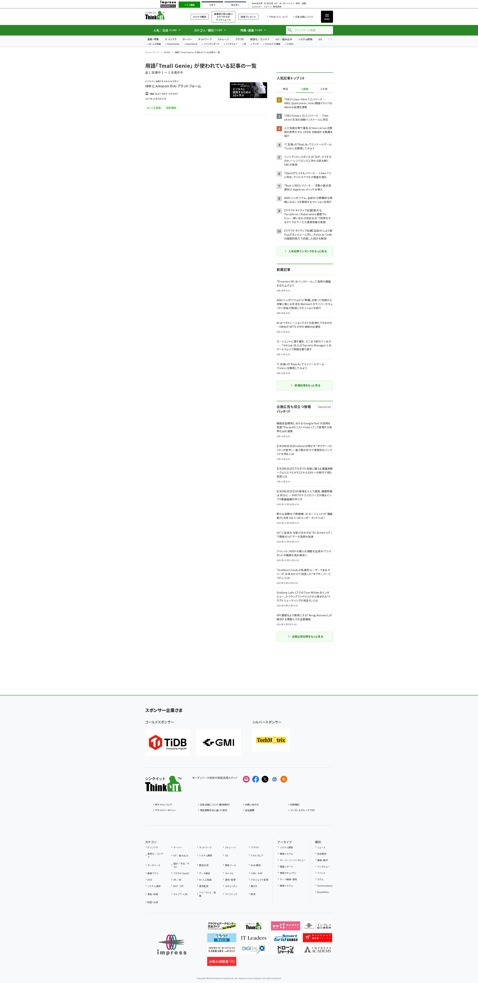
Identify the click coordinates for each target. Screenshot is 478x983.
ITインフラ (171, 39)
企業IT (212, 5)
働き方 (254, 886)
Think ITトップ (152, 52)
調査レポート (286, 866)
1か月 (324, 89)
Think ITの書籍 (272, 44)
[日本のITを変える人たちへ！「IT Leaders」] (253, 939)
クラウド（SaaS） (181, 873)
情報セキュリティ (288, 872)
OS (320, 39)
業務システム (286, 853)
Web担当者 (257, 3)
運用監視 (203, 886)
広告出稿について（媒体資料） (215, 804)
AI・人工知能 (155, 44)
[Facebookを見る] (255, 779)
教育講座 (277, 7)
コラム (320, 879)
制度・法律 (152, 902)
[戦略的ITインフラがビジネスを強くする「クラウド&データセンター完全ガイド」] (221, 927)
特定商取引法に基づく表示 (213, 810)
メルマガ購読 (199, 16)
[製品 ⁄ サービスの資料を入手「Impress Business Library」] (221, 951)
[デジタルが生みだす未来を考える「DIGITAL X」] (253, 951)
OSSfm (290, 44)
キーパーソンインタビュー (293, 860)
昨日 (285, 89)
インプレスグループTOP (302, 810)
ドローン (268, 7)
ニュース (321, 847)
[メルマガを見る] (246, 779)
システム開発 (305, 39)
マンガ (256, 44)
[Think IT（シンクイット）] (163, 788)
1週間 (304, 89)
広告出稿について (304, 16)
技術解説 (322, 853)
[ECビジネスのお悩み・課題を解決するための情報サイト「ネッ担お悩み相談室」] (221, 963)
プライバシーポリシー (166, 810)
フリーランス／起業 (207, 894)
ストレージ (223, 39)
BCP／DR (178, 886)
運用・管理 (230, 879)
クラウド (239, 39)
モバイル (229, 873)
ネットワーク (205, 39)
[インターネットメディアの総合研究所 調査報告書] (317, 927)
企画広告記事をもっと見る (307, 636)
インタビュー (231, 44)
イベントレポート (211, 44)
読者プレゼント (248, 16)
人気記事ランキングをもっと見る (307, 251)
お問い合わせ (252, 804)
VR (245, 44)
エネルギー (257, 7)
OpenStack (191, 44)
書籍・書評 (322, 860)
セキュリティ (231, 886)
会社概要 (249, 810)
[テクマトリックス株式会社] (271, 740)
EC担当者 (268, 3)
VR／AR (177, 879)
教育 (253, 894)
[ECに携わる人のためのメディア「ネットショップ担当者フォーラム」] (317, 939)
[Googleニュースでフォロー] (274, 779)
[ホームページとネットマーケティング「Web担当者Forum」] (285, 927)
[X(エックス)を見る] (265, 779)
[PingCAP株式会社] (167, 742)
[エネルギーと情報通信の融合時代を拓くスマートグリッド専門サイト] (285, 939)
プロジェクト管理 (259, 879)
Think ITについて (278, 16)
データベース (154, 865)
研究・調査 (301, 3)
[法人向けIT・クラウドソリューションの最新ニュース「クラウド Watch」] (221, 939)
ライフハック (231, 894)
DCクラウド (288, 3)
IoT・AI (277, 3)
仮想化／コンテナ (260, 39)
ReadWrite (323, 892)
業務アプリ (152, 873)
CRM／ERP (257, 873)
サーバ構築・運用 (288, 879)
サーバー (187, 39)
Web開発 (256, 865)
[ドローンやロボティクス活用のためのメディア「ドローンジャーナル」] (285, 951)
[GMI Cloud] (218, 742)
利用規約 (295, 804)
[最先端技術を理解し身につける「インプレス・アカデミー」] (317, 951)
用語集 (167, 52)
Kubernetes (173, 44)
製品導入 (235, 5)
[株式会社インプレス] (172, 945)
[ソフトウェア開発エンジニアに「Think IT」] (253, 927)
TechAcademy (324, 885)
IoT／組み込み (284, 39)
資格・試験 (152, 894)
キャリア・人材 (180, 894)
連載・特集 (153, 39)
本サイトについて (163, 804)
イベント (321, 872)
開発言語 (203, 865)
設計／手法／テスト (181, 865)
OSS (149, 879)
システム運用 (154, 886)
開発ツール (230, 865)
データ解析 (204, 873)
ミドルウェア (257, 855)
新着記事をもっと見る (307, 385)
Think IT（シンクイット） (163, 15)
